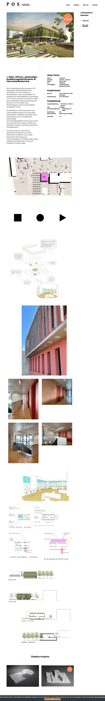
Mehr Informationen (100, 697)
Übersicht (85, 21)
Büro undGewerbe (85, 26)
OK (52, 699)
